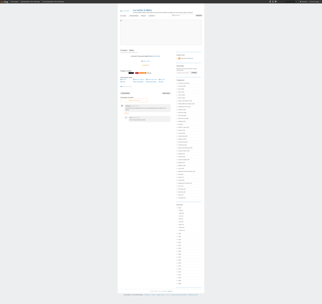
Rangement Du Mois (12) (185, 183)
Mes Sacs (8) (181, 192)
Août (180, 210)
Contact (151, 16)
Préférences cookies (193, 294)
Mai (180, 218)
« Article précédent (125, 93)
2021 (179, 245)
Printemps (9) (182, 189)
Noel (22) (180, 174)
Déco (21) (181, 177)
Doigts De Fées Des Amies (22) (186, 171)
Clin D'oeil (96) (182, 115)
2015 (179, 263)
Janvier (181, 230)
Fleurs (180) (181, 95)
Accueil (123, 16)
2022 (179, 242)
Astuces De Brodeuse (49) (185, 148)
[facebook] (270, 2)
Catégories (133, 16)
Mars (180, 224)
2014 (179, 266)
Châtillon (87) (181, 121)
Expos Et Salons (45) (184, 150)
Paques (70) (181, 130)
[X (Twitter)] (273, 2)
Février (181, 227)
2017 (179, 257)
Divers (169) (181, 98)
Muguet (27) (181, 162)
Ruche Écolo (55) (183, 142)
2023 (179, 239)
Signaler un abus (161, 294)
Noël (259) (181, 89)
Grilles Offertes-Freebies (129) (186, 103)
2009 (179, 280)
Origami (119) (182, 109)
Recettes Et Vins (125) (184, 106)
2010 (179, 277)
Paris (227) (181, 92)
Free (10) (180, 186)
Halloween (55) (182, 139)
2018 (179, 254)
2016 (179, 260)
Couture (130, 86)
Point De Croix (125, 86)
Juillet (180, 213)
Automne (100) (182, 112)
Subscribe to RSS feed (187, 58)
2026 (179, 207)
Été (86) (180, 124)
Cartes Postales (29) (183, 159)
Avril (180, 221)
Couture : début (127, 50)
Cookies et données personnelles (179, 294)
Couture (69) (181, 133)
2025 (179, 233)
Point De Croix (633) (183, 83)
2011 (179, 274)
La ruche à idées (142, 10)
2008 (179, 283)
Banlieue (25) (181, 165)
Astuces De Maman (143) (185, 100)
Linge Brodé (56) (182, 136)
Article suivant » (166, 93)
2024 (179, 236)
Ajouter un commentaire (134, 100)
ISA (131, 294)
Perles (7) (181, 195)
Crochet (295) (182, 86)
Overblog (170, 291)
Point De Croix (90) (183, 118)
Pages (143, 16)
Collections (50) (182, 145)
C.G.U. (168, 294)
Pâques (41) (181, 153)
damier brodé (156, 56)
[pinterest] (276, 2)
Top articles (147, 294)
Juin (180, 216)
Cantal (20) (181, 180)
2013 (179, 269)
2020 (179, 248)
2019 (179, 251)
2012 (179, 271)
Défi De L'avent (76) (183, 127)
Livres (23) (181, 168)
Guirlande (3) (181, 197)
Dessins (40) (181, 156)
